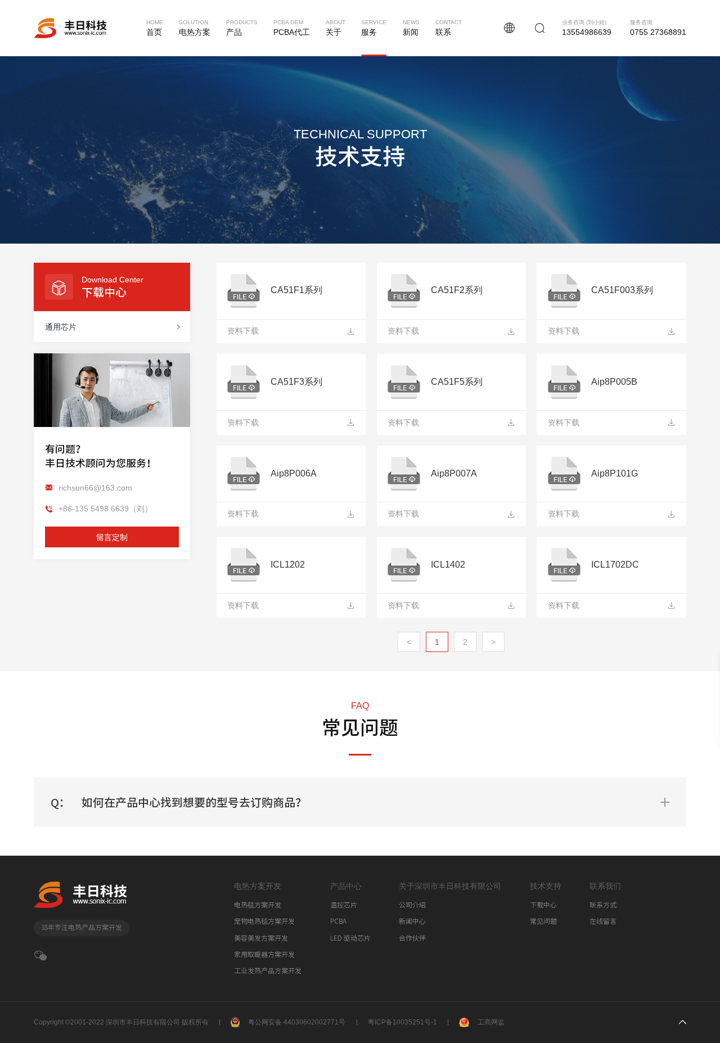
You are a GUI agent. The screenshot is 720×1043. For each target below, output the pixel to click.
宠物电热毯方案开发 (264, 921)
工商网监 (491, 1022)
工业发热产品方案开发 (268, 970)
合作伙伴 (412, 938)
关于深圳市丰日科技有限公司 (450, 886)
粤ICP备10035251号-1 (402, 1022)
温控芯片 (343, 905)
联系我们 (605, 886)
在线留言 (603, 921)
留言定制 (112, 536)
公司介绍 (412, 905)
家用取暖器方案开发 (264, 954)
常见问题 (543, 921)
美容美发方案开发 (261, 938)
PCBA (338, 921)
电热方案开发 (257, 886)
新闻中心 (412, 921)
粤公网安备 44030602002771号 (296, 1022)
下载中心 (543, 905)
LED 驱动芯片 (350, 938)
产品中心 (346, 886)
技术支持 (545, 886)
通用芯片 (60, 326)
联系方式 (603, 905)
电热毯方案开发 (257, 905)
